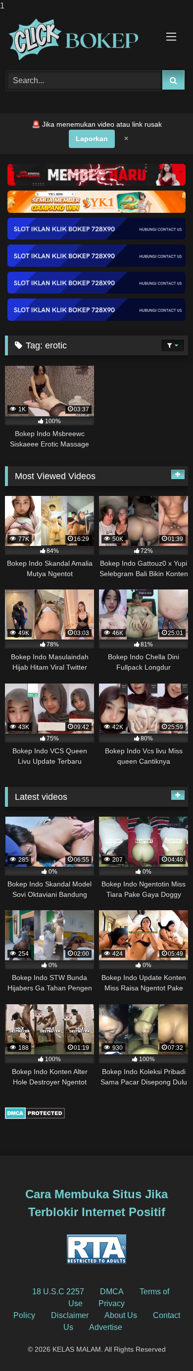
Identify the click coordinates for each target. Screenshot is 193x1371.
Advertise (105, 1327)
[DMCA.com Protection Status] (35, 1116)
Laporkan (92, 139)
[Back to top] (162, 1343)
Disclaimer (70, 1315)
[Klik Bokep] (79, 39)
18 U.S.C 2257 (58, 1291)
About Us (120, 1315)
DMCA (112, 1291)
